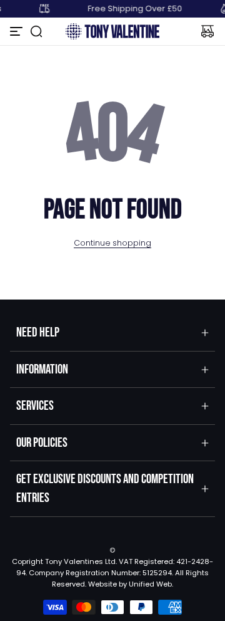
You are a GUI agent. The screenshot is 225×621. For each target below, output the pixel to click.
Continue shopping (112, 242)
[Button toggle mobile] (17, 31)
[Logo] (112, 31)
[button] (36, 31)
